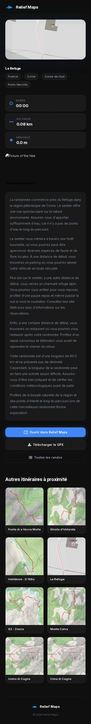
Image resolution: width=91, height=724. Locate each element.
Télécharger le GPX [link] (48, 445)
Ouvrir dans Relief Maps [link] (48, 432)
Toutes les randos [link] (48, 457)
